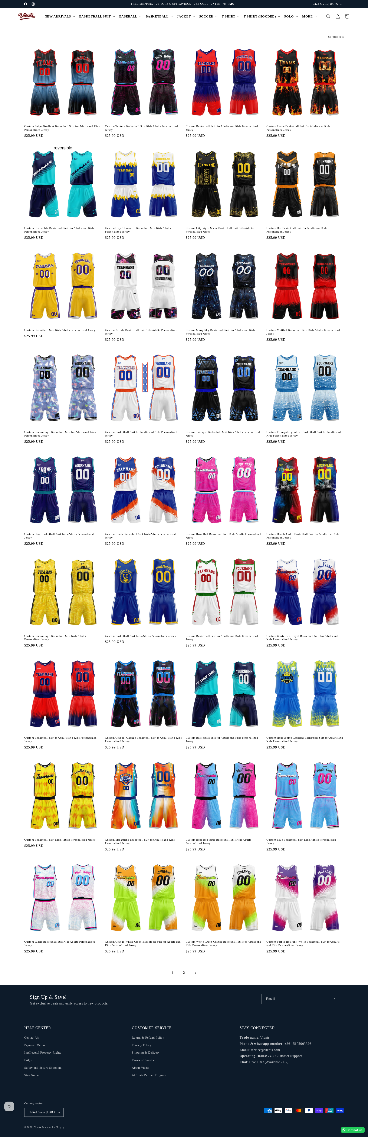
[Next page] (195, 973)
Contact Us (31, 1037)
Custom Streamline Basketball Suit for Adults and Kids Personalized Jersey (140, 841)
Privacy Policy (141, 1045)
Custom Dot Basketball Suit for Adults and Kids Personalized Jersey (296, 229)
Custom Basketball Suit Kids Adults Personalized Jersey (59, 330)
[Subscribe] (333, 999)
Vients (37, 1127)
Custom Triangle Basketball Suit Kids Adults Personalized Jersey (223, 433)
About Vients (140, 1067)
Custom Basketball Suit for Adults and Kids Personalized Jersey (222, 128)
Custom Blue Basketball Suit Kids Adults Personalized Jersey (301, 841)
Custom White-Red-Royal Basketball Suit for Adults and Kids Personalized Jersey (302, 637)
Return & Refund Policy (148, 1037)
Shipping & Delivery (146, 1052)
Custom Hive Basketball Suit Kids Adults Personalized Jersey (59, 535)
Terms (228, 4)
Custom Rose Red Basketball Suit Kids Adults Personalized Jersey (223, 535)
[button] (59, 16)
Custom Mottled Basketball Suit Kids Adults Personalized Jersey (303, 331)
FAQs (28, 1060)
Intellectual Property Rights (42, 1052)
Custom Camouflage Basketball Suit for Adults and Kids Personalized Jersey (60, 433)
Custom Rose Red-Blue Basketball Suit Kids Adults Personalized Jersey (218, 841)
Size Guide (31, 1075)
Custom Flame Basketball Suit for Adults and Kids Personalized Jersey (298, 128)
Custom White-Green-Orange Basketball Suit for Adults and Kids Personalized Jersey (224, 943)
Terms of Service (143, 1060)
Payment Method (35, 1045)
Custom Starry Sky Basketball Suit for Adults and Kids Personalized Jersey (220, 331)
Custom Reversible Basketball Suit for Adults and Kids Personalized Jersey (59, 229)
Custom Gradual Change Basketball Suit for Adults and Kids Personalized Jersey (143, 739)
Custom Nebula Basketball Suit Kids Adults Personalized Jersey (141, 331)
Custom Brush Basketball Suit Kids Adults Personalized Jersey (140, 535)
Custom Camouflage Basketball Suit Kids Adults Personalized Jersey (55, 637)
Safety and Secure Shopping (43, 1067)
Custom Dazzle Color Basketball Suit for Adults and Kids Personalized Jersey (302, 535)
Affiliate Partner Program (149, 1075)
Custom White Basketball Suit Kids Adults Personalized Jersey (59, 943)
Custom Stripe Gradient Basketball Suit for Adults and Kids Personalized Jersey (62, 128)
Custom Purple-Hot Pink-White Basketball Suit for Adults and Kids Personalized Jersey (303, 943)
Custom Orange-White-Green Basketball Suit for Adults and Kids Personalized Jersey (143, 943)
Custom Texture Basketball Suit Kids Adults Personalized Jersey (141, 128)
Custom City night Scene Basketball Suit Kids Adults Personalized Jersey (220, 229)
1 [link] (173, 972)
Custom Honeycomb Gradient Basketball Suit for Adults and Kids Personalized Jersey (304, 739)
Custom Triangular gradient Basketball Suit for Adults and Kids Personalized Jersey (303, 433)
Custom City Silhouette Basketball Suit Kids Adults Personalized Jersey (138, 229)
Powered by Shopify (53, 1127)
